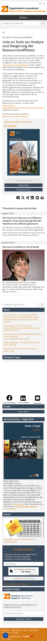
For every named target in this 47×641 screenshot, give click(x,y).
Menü (24, 17)
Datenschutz (33, 630)
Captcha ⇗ (32, 574)
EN (44, 3)
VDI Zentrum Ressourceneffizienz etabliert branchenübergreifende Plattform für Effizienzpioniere (22, 220)
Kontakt (15, 633)
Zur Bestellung (9, 509)
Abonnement (23, 185)
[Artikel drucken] (42, 198)
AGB (25, 630)
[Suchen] (43, 23)
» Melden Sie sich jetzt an (23, 578)
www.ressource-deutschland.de (15, 65)
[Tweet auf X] (22, 198)
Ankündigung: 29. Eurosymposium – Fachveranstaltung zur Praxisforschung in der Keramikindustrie (22, 328)
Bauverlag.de (6, 638)
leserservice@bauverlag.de (26, 506)
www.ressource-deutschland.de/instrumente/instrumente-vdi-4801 (23, 106)
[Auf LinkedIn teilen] (32, 198)
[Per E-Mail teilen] (37, 198)
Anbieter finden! (24, 619)
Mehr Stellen (23, 411)
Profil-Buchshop (17, 504)
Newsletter (5, 630)
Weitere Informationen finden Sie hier (16, 584)
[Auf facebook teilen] (18, 198)
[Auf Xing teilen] (27, 198)
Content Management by (11, 636)
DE (40, 3)
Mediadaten (16, 630)
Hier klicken (26, 572)
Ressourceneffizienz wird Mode (20, 247)
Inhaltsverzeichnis (23, 189)
